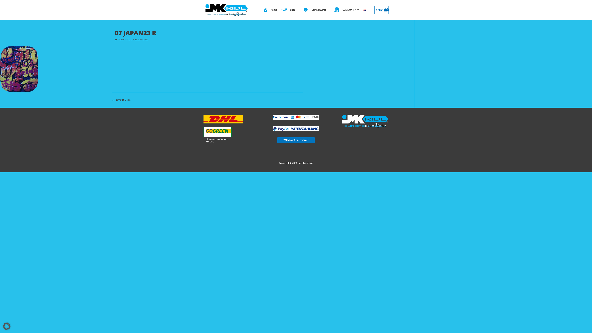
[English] (366, 9)
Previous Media (121, 99)
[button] (7, 326)
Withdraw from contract (296, 140)
